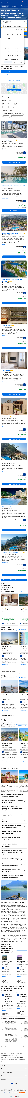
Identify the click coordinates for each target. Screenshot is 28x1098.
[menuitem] (5, 6)
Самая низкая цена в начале (14, 74)
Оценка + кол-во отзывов (14, 80)
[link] (5, 104)
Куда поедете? (8, 21)
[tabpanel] (13, 48)
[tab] (8, 30)
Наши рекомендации (14, 71)
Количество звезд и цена (14, 77)
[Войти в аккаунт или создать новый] (22, 2)
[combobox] (14, 22)
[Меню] (26, 2)
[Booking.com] (4, 2)
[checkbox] (20, 41)
